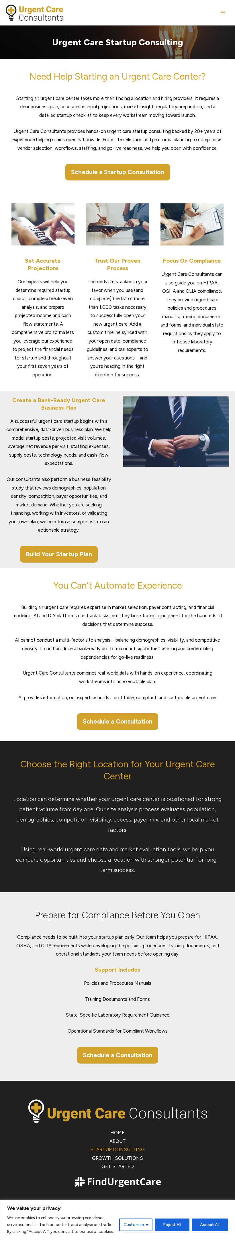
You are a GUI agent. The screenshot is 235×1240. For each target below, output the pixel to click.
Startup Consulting (117, 1149)
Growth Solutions (117, 1158)
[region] (117, 1220)
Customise (134, 1224)
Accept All (210, 1224)
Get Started (117, 1166)
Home (117, 1132)
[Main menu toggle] (222, 12)
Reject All (172, 1224)
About (117, 1141)
